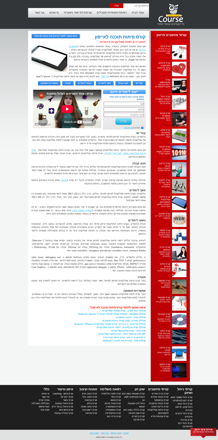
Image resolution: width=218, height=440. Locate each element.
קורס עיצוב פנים (89, 393)
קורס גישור (68, 400)
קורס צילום (92, 403)
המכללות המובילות (40, 403)
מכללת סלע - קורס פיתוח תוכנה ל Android (124, 340)
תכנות (64, 180)
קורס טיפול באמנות (64, 403)
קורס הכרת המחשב (165, 248)
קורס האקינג (164, 213)
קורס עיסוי (116, 397)
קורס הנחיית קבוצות (63, 413)
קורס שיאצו (116, 400)
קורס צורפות (91, 413)
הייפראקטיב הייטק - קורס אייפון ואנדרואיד (124, 337)
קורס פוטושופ (164, 280)
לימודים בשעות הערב (82, 210)
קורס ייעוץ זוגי (66, 397)
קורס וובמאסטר (161, 400)
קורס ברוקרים (138, 416)
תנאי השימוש (129, 128)
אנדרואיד (105, 76)
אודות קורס (44, 400)
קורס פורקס (139, 419)
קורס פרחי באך (113, 416)
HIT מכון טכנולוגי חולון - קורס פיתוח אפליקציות (122, 334)
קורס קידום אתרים (165, 265)
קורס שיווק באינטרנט (165, 131)
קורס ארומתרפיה (113, 413)
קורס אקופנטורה (113, 406)
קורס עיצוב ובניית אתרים (164, 47)
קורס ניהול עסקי (184, 403)
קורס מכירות (186, 420)
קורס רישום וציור (89, 410)
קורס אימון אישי (66, 410)
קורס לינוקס (164, 180)
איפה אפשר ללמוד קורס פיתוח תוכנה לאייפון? (55, 36)
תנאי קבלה (123, 83)
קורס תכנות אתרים (160, 397)
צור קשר (39, 12)
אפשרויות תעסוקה (49, 83)
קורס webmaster (165, 81)
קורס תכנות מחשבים (164, 148)
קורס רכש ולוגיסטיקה (182, 400)
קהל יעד (139, 83)
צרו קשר (45, 397)
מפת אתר (44, 410)
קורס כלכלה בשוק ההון (134, 410)
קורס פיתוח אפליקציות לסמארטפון (165, 199)
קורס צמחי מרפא (113, 403)
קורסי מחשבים (158, 389)
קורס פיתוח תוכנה (165, 348)
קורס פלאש (165, 364)
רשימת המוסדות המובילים (112, 12)
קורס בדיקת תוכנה (160, 406)
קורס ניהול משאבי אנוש (181, 397)
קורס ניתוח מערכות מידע (164, 332)
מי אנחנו (54, 12)
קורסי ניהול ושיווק (184, 391)
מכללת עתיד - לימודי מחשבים (131, 317)
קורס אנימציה (90, 400)
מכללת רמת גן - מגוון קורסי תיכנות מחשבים (124, 320)
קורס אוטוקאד (163, 297)
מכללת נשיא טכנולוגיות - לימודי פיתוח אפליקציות (121, 327)
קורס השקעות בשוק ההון (133, 393)
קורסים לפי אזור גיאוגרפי (78, 12)
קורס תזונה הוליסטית (111, 393)
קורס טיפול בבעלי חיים (62, 406)
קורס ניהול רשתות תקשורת (163, 97)
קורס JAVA (165, 230)
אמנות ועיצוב (88, 389)
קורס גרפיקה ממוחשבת (164, 64)
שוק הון (140, 389)
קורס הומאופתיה (113, 410)
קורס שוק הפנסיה (136, 413)
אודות (126, 433)
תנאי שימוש (44, 406)
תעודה (68, 83)
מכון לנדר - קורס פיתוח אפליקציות (128, 330)
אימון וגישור (65, 389)
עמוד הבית (138, 12)
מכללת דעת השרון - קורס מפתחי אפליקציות (124, 310)
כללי (46, 389)
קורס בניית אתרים (160, 393)
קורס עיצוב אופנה (89, 406)
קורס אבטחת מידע (160, 416)
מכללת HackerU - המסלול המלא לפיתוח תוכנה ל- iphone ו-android (112, 314)
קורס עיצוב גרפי (89, 397)
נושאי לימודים (84, 83)
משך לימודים (104, 83)
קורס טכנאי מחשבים (165, 114)
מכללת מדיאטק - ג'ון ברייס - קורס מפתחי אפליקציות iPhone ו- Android (110, 324)
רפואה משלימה (110, 389)
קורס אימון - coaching (63, 393)
